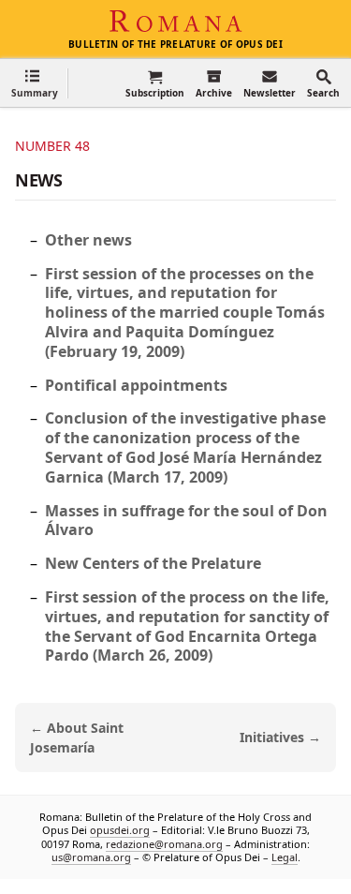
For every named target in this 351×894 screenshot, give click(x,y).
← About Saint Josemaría (77, 737)
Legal (284, 857)
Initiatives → (280, 737)
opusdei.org (120, 830)
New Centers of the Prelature (153, 563)
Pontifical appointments (136, 385)
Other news (88, 240)
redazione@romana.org (164, 843)
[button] (34, 83)
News (39, 180)
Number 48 (52, 146)
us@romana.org (91, 857)
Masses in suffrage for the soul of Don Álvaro (186, 520)
